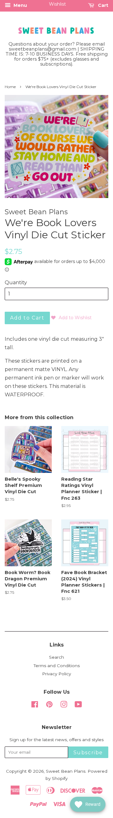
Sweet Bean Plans (65, 771)
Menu (19, 5)
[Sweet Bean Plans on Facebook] (34, 705)
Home (10, 86)
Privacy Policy (56, 673)
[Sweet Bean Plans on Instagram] (63, 705)
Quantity (16, 282)
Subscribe (88, 753)
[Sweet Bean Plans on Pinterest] (49, 705)
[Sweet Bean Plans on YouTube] (78, 705)
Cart (102, 5)
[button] (71, 317)
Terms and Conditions (57, 665)
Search (56, 657)
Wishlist (57, 4)
